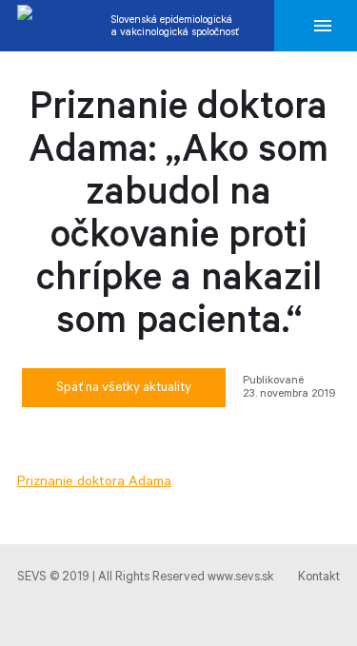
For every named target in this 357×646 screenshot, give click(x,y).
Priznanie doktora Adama (94, 481)
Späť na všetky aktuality (123, 388)
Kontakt (319, 577)
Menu (323, 26)
